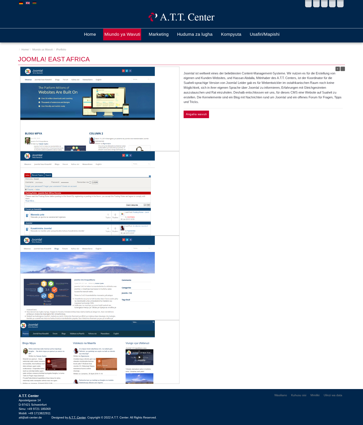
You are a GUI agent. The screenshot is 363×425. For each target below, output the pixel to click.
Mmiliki (315, 395)
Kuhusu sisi (298, 395)
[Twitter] (308, 3)
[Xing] (340, 3)
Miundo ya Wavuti (122, 34)
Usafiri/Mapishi (265, 34)
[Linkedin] (324, 3)
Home (90, 34)
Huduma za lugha (195, 34)
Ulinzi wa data (333, 395)
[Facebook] (316, 3)
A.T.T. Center (77, 417)
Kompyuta (231, 34)
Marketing (159, 34)
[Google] (332, 3)
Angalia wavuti (196, 114)
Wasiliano (280, 395)
